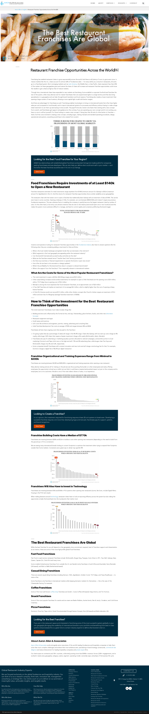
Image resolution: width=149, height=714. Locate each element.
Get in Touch (39, 171)
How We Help (38, 686)
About (100, 3)
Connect (133, 3)
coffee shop (54, 592)
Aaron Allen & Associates (39, 645)
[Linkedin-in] (127, 688)
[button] (143, 3)
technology (54, 496)
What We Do (38, 697)
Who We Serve (6, 697)
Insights (121, 3)
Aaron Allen (18, 9)
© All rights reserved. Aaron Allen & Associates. (12, 712)
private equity (80, 650)
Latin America (73, 84)
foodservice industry (85, 245)
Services (109, 3)
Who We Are (6, 686)
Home (93, 3)
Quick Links (95, 670)
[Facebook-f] (130, 688)
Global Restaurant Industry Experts (17, 670)
